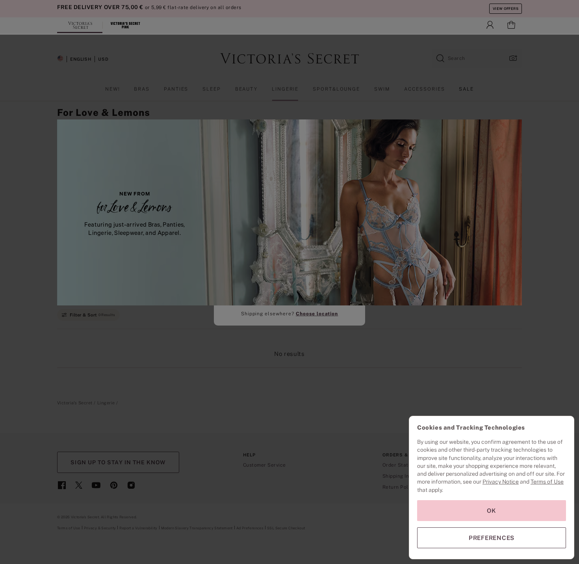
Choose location (317, 313)
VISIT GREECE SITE (290, 293)
